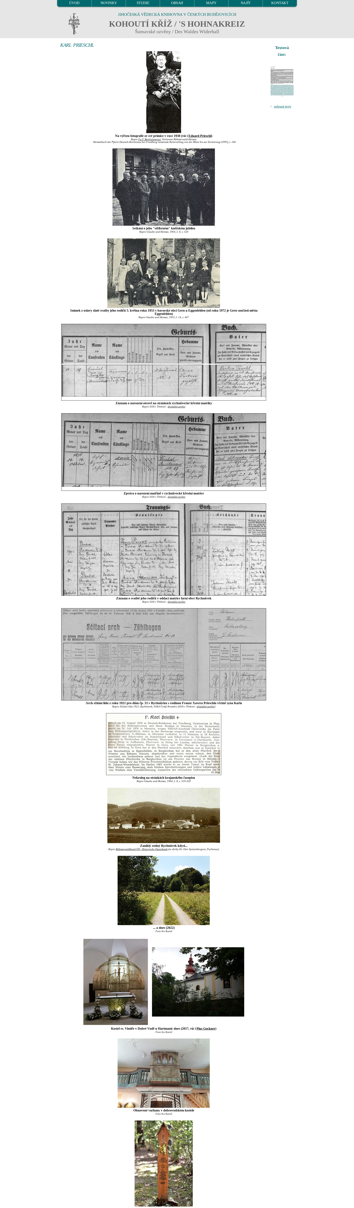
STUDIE (143, 3)
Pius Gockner (205, 1028)
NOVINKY (108, 3)
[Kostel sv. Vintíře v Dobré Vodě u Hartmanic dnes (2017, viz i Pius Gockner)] (115, 981)
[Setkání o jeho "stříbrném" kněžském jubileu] (163, 187)
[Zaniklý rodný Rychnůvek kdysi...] (163, 815)
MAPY (211, 3)
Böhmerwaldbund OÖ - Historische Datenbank (142, 849)
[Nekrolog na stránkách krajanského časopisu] (163, 744)
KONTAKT (279, 3)
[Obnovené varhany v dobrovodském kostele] (163, 1073)
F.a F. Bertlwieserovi (149, 139)
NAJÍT (246, 3)
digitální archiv (176, 406)
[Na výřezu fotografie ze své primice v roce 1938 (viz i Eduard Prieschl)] (163, 92)
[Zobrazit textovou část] (282, 81)
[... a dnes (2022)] (163, 890)
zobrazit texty (282, 106)
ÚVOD (74, 3)
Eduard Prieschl (199, 136)
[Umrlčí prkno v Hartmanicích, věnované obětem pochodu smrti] (163, 1163)
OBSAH (177, 3)
